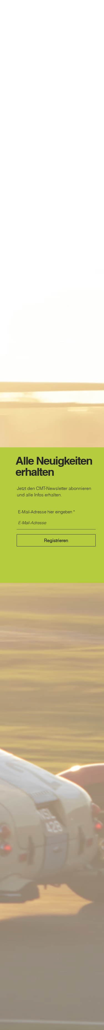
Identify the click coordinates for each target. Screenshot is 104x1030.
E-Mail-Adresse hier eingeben (45, 512)
